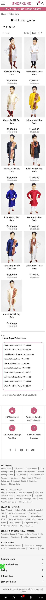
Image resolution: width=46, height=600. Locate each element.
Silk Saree (18, 468)
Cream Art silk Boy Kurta (11, 121)
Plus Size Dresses (8, 492)
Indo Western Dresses (17, 516)
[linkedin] (27, 450)
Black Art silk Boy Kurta (12, 170)
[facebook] (10, 450)
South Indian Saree (9, 525)
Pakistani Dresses (16, 519)
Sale (42, 548)
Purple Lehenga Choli (16, 513)
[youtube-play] (33, 450)
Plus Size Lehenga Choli (26, 498)
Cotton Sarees (31, 468)
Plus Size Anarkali (24, 495)
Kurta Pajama (6, 510)
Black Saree (26, 477)
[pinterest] (21, 450)
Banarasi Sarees (19, 481)
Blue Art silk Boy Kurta (12, 219)
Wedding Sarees (8, 534)
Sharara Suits (14, 484)
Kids (11, 13)
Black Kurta (30, 519)
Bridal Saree (6, 468)
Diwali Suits (15, 537)
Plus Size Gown (25, 501)
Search (42, 3)
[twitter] (16, 450)
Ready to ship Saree (17, 548)
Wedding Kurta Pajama (27, 534)
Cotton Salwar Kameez (25, 471)
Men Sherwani (15, 522)
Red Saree (14, 477)
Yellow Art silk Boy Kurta (34, 121)
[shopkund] (21, 3)
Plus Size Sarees (25, 492)
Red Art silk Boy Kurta (34, 219)
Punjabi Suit (21, 474)
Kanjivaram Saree (31, 522)
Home (3, 13)
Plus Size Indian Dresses (11, 545)
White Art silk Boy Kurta (12, 73)
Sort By (26, 33)
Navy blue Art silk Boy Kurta (12, 267)
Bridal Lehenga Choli (32, 537)
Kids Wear (33, 548)
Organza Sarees (26, 525)
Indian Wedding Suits (24, 510)
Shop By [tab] (10, 26)
